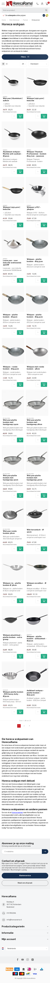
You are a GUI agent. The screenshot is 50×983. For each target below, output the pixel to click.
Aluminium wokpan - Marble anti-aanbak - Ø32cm (12, 154)
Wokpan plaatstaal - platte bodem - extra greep (12, 637)
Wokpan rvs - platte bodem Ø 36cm (12, 584)
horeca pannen (17, 812)
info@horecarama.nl (14, 920)
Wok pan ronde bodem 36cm (10, 532)
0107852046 (11, 913)
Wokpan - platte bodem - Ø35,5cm (35, 316)
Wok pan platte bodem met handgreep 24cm (10, 422)
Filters (23, 57)
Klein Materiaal (14, 20)
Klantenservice (25, 875)
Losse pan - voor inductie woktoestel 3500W (12, 262)
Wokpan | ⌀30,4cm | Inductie (35, 99)
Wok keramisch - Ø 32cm (35, 531)
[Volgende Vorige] (29, 726)
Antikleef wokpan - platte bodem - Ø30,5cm (35, 693)
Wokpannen (36, 20)
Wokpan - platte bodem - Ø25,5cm (35, 260)
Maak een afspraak (25, 883)
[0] (47, 3)
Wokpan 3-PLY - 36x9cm (34, 208)
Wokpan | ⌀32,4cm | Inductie (11, 208)
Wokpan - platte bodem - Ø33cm (10, 316)
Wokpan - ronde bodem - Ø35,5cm (11, 368)
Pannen (25, 20)
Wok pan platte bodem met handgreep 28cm (34, 422)
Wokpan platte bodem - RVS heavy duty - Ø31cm (13, 694)
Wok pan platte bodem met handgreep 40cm (34, 477)
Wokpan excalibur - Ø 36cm (36, 584)
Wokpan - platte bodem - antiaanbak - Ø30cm (36, 638)
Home (4, 20)
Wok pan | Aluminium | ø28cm (12, 99)
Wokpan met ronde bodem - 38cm (35, 368)
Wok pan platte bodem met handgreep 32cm (10, 477)
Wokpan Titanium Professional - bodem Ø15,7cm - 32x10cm (36, 154)
